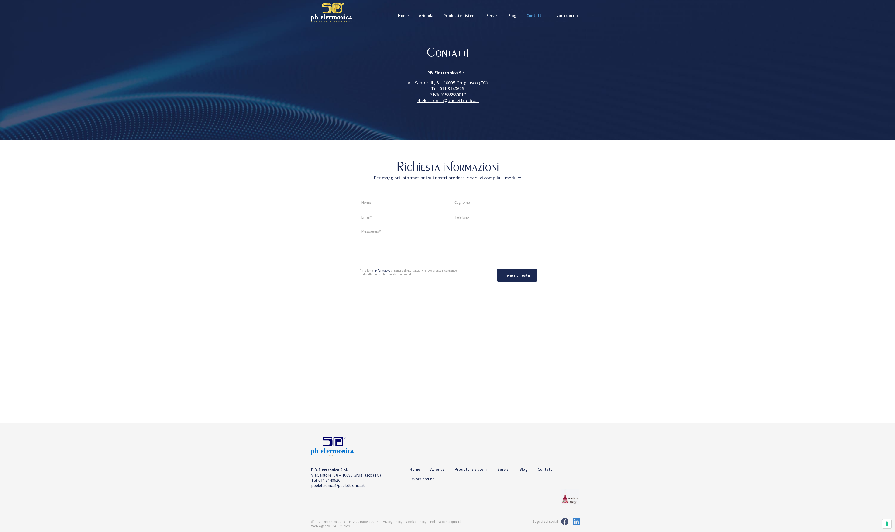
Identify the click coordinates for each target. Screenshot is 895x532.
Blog (512, 15)
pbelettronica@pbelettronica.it (447, 100)
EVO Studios (340, 526)
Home (403, 15)
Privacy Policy (392, 521)
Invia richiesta (517, 275)
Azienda (426, 15)
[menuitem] (403, 15)
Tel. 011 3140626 (447, 88)
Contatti (534, 15)
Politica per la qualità (445, 521)
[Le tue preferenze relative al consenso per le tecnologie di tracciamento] (886, 523)
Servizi (492, 15)
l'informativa (382, 271)
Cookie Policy (416, 521)
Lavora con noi (566, 15)
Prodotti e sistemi (460, 15)
